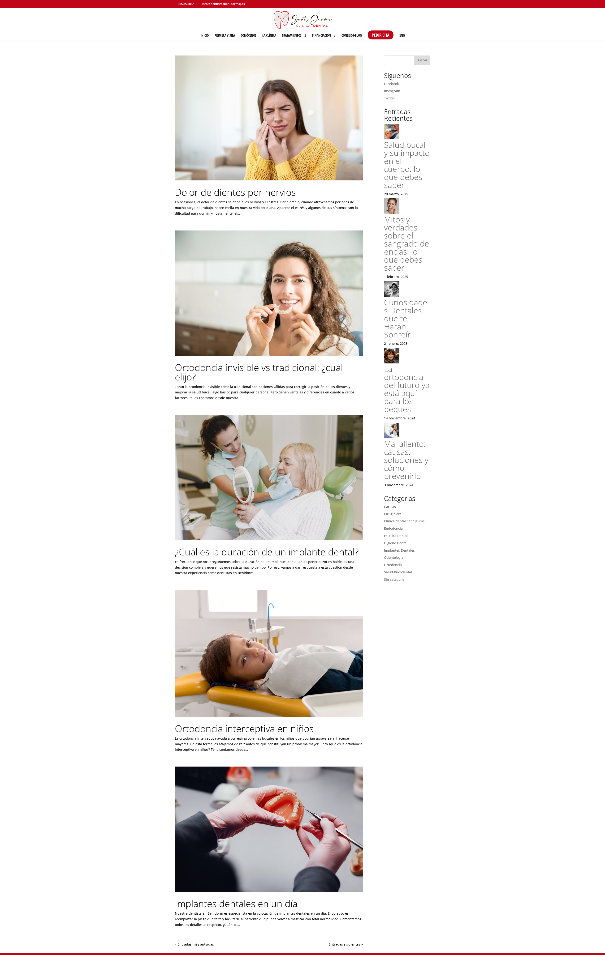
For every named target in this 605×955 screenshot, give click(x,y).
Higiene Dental (395, 543)
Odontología (393, 557)
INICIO (204, 36)
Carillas (390, 506)
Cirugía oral (393, 514)
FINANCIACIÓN (321, 36)
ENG (402, 36)
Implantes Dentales (399, 550)
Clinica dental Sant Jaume (404, 521)
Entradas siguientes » (346, 944)
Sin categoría (394, 579)
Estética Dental (396, 535)
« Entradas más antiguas (194, 944)
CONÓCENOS (248, 36)
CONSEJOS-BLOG (351, 36)
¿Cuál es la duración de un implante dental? (267, 551)
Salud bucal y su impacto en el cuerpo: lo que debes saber (407, 164)
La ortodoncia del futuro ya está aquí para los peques (407, 388)
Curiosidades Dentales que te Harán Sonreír (405, 318)
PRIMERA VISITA (225, 36)
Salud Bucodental (398, 572)
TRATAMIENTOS (292, 36)
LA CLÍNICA (269, 36)
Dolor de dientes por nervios (235, 192)
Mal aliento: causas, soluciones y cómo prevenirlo (406, 459)
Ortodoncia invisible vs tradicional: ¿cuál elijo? (259, 372)
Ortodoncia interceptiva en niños (244, 728)
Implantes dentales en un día (236, 903)
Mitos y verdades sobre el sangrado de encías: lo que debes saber (406, 243)
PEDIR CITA (380, 35)
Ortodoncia (393, 565)
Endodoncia (393, 528)
